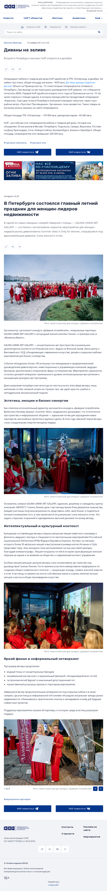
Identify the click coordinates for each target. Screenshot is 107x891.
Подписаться (55, 27)
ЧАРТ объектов (33, 18)
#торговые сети (38, 142)
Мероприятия (91, 836)
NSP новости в (25, 152)
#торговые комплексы (15, 142)
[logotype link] (17, 6)
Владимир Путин (95, 10)
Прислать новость (78, 27)
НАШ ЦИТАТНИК (45, 2)
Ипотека (57, 18)
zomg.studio (53, 885)
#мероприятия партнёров (17, 799)
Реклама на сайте (90, 828)
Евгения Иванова (13, 42)
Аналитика (78, 18)
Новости (8, 18)
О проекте (68, 833)
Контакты (67, 827)
